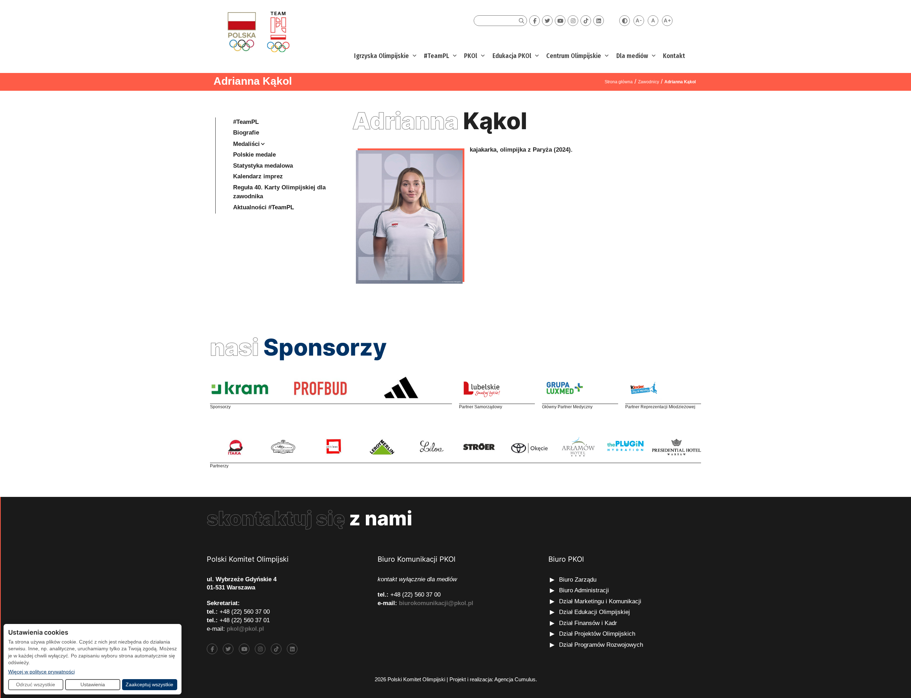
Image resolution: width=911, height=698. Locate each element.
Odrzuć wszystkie (35, 684)
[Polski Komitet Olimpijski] (257, 31)
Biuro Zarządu (577, 579)
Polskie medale (254, 154)
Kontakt (674, 56)
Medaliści (246, 144)
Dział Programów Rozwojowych (601, 644)
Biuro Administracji (584, 590)
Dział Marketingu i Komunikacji (600, 601)
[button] (413, 56)
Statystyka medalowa (263, 165)
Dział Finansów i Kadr (589, 623)
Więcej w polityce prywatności (41, 671)
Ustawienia (92, 684)
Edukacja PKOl (512, 56)
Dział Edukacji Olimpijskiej (594, 612)
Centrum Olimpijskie (573, 56)
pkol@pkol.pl (245, 628)
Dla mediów (632, 56)
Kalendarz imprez (258, 176)
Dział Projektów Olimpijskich (597, 633)
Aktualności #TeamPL (263, 207)
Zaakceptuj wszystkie (149, 684)
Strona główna (619, 81)
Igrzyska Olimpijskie (381, 56)
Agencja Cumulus (515, 679)
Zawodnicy (648, 81)
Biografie (246, 132)
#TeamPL (436, 56)
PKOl (470, 56)
